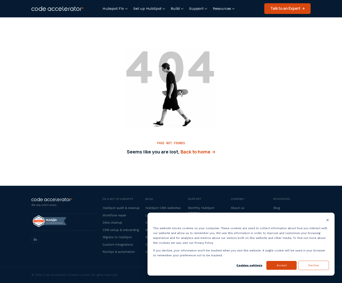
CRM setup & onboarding (121, 230)
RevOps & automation (119, 252)
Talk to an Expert (285, 8)
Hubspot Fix (113, 8)
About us (237, 208)
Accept (282, 265)
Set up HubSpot (147, 8)
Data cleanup (112, 222)
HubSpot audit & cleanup (121, 208)
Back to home (196, 152)
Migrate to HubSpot (117, 237)
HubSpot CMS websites (163, 208)
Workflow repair (114, 215)
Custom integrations (118, 244)
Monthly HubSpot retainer (201, 210)
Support (196, 8)
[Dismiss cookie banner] (327, 220)
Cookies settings (249, 265)
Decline (313, 265)
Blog (276, 208)
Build (175, 8)
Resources (222, 8)
